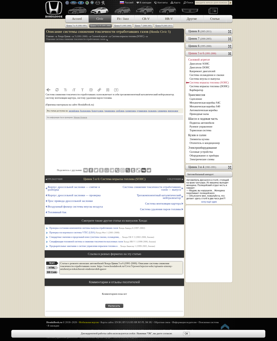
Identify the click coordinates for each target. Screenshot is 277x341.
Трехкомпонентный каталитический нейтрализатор (159, 196)
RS (131, 322)
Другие (192, 19)
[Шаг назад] (48, 90)
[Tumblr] (133, 170)
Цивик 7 (143, 25)
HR (135, 322)
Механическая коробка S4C (205, 102)
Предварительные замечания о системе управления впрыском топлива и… (102, 246)
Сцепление (196, 99)
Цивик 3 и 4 (76, 25)
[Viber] (117, 170)
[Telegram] (112, 170)
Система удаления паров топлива (160, 209)
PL (143, 322)
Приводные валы (199, 114)
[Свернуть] (230, 53)
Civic (99, 19)
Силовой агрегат (199, 59)
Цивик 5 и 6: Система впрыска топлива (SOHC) (114, 179)
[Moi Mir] (106, 170)
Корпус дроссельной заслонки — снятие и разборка (74, 188)
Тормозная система (200, 130)
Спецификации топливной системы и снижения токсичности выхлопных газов (102, 241)
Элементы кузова (199, 139)
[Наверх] (225, 327)
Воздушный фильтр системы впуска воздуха (75, 206)
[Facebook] (91, 170)
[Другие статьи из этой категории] (91, 90)
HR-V (169, 19)
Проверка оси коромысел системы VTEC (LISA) (84, 232)
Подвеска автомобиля (202, 122)
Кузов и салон (197, 135)
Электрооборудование (202, 147)
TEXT (52, 263)
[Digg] (143, 170)
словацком (162, 111)
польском (152, 111)
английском (74, 111)
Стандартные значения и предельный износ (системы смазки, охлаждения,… (101, 237)
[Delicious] (138, 170)
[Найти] (230, 3)
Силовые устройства (201, 151)
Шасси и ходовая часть (203, 118)
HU (150, 322)
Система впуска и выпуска (205, 78)
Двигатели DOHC (200, 67)
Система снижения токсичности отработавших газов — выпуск (152, 188)
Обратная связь (162, 322)
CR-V (146, 19)
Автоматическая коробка (203, 110)
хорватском (130, 111)
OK (186, 333)
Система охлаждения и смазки (207, 75)
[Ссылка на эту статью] (99, 90)
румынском (142, 111)
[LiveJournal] (127, 170)
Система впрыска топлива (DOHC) (209, 86)
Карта (177, 2)
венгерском (173, 111)
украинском (109, 111)
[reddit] (149, 170)
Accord (77, 19)
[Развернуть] (230, 31)
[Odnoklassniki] (101, 170)
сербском (120, 111)
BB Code (52, 272)
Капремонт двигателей (202, 71)
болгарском (85, 111)
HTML (52, 267)
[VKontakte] (85, 170)
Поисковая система (209, 322)
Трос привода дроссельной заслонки (70, 200)
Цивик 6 (122, 25)
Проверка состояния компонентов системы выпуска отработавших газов (97, 228)
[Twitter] (96, 170)
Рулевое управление (201, 126)
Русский (129, 2)
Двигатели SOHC (199, 63)
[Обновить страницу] (57, 90)
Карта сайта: (107, 322)
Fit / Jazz (123, 19)
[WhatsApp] (122, 170)
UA (128, 322)
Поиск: (190, 2)
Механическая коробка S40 (205, 106)
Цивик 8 (163, 25)
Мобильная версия (89, 322)
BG (120, 322)
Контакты (163, 2)
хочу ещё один (209, 202)
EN (116, 322)
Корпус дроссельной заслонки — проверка (74, 195)
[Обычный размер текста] (82, 90)
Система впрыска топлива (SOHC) (209, 82)
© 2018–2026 (61, 322)
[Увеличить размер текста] (74, 90)
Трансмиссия (196, 94)
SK (146, 322)
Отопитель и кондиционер (205, 143)
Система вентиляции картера (163, 203)
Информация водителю (184, 322)
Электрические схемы (202, 159)
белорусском (97, 111)
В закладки (145, 2)
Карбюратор (196, 90)
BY (124, 322)
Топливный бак (57, 212)
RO (139, 322)
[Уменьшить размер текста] (65, 90)
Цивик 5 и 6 (100, 25)
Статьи (215, 19)
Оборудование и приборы (204, 155)
